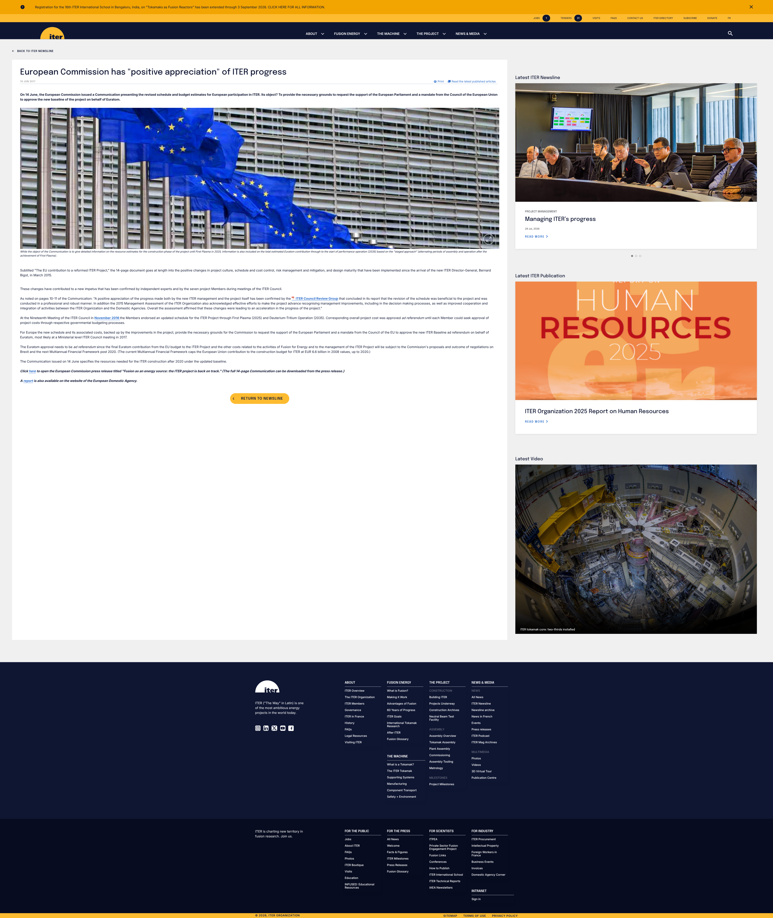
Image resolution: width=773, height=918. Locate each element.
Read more (535, 236)
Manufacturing (397, 784)
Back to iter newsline (35, 51)
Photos (476, 758)
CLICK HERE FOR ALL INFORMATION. (296, 7)
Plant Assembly (439, 749)
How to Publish (439, 868)
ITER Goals (394, 716)
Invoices (477, 868)
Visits (348, 871)
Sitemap (450, 916)
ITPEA (433, 839)
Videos (476, 765)
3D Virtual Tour (482, 771)
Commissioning (439, 755)
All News (477, 697)
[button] (750, 30)
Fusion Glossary (398, 739)
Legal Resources (356, 736)
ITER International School (446, 874)
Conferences (438, 862)
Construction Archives (444, 710)
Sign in (476, 899)
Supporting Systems (400, 777)
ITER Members (354, 703)
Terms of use (474, 916)
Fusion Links (437, 855)
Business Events (483, 862)
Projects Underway (442, 703)
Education (351, 878)
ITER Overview (355, 690)
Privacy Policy (505, 916)
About (311, 34)
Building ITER (438, 697)
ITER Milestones (398, 858)
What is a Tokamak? (400, 764)
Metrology (436, 768)
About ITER (352, 845)
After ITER (394, 732)
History (349, 723)
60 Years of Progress (401, 710)
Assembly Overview (442, 736)
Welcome (393, 845)
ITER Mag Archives (484, 742)
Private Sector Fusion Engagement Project (443, 847)
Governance (353, 710)
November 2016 (107, 318)
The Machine (388, 34)
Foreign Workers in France (484, 854)
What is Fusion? (397, 690)
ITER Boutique (354, 865)
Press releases (481, 729)
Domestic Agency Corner (488, 874)
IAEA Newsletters (441, 887)
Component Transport (402, 790)
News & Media (468, 34)
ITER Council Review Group (317, 298)
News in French (482, 716)
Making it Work (397, 697)
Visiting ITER (353, 742)
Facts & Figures (397, 852)
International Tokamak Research (402, 725)
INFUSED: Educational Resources (359, 886)
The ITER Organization (360, 697)
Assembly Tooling (441, 761)
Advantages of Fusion (401, 703)
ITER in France (354, 716)
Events (476, 723)
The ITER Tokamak (399, 771)
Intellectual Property (485, 845)
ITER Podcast (481, 736)
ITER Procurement (484, 839)
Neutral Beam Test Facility (441, 718)
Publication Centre (484, 778)
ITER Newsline (481, 703)
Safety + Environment (401, 796)
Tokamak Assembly (442, 742)
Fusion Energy (347, 34)
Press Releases (397, 865)
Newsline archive (483, 710)
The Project (427, 34)
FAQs (348, 729)
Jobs (348, 839)
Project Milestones (441, 784)
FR (729, 18)
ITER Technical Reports (444, 881)
